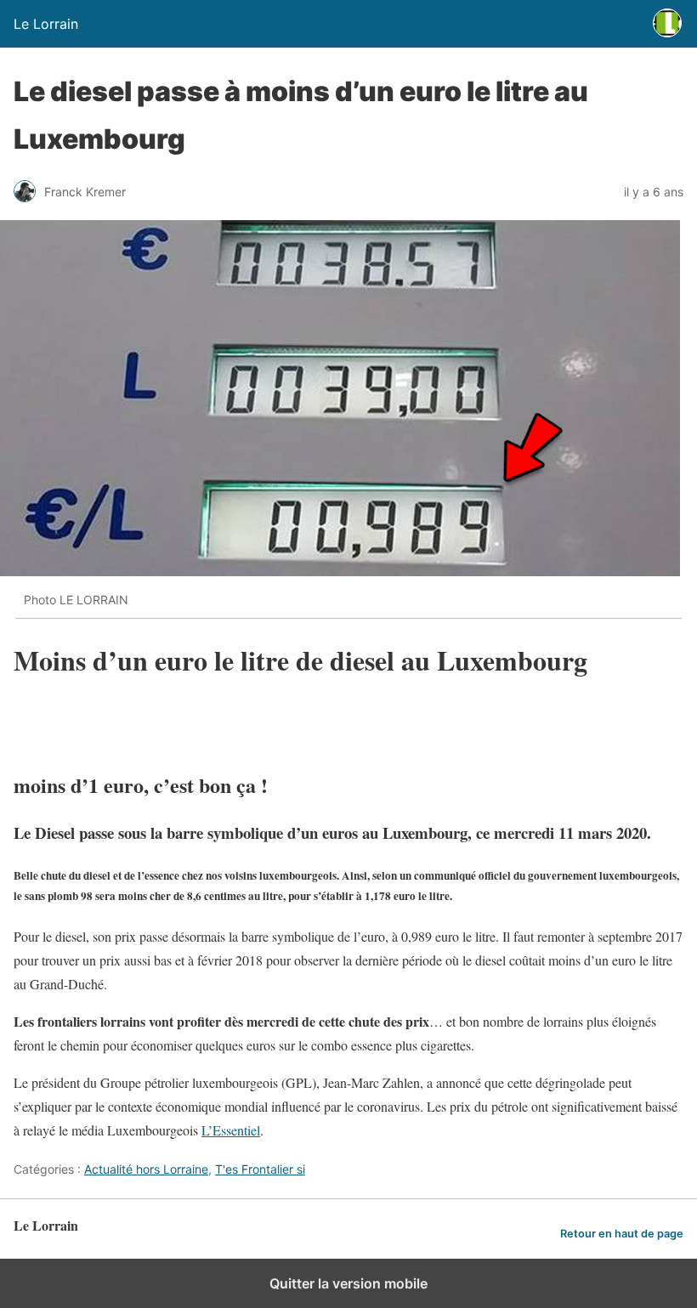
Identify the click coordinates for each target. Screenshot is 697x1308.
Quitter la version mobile (348, 1283)
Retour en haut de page (621, 1233)
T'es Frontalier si (260, 1169)
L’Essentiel (230, 1130)
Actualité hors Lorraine (146, 1169)
